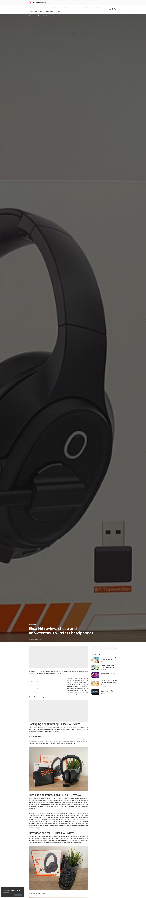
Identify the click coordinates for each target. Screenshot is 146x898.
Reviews (32, 624)
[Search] (115, 9)
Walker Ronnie (32, 637)
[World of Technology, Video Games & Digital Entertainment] (38, 2)
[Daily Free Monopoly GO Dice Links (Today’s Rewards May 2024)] (95, 683)
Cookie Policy (6, 892)
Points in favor (36, 685)
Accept (18, 894)
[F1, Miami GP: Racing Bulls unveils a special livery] (95, 692)
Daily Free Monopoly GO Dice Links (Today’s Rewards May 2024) (109, 682)
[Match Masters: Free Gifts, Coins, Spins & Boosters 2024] (95, 675)
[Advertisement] (58, 657)
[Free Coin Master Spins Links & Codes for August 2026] (95, 660)
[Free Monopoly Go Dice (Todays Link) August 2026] (95, 667)
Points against (36, 688)
